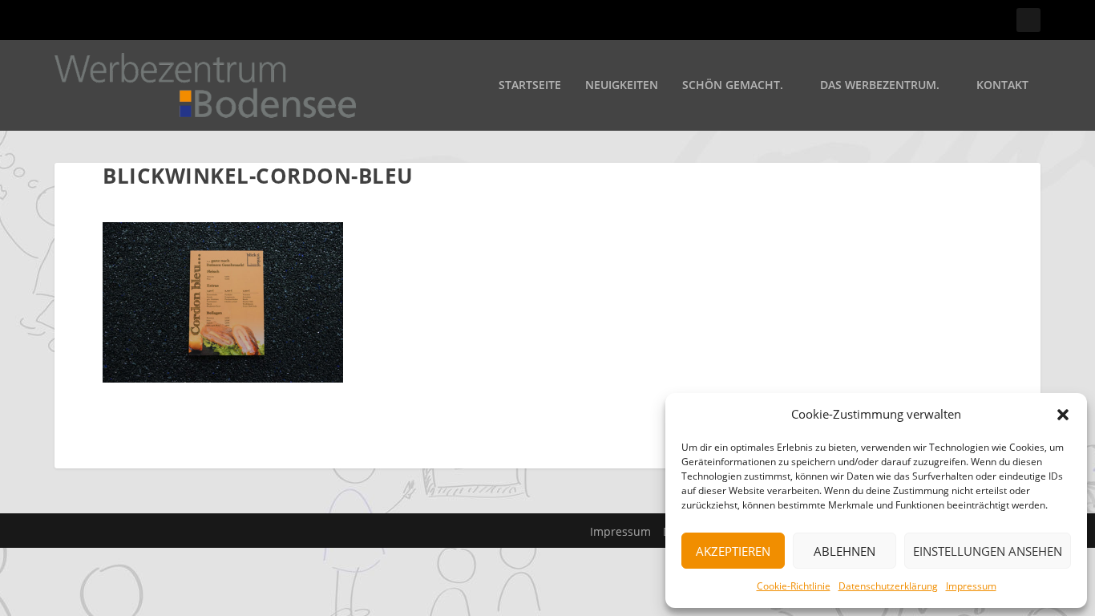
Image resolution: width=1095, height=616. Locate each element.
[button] (1063, 415)
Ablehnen (844, 551)
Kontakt (1002, 85)
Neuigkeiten (621, 85)
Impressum (971, 586)
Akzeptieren (733, 551)
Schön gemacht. (732, 85)
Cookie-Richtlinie (793, 586)
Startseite (530, 85)
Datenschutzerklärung (888, 586)
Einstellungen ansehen (987, 551)
